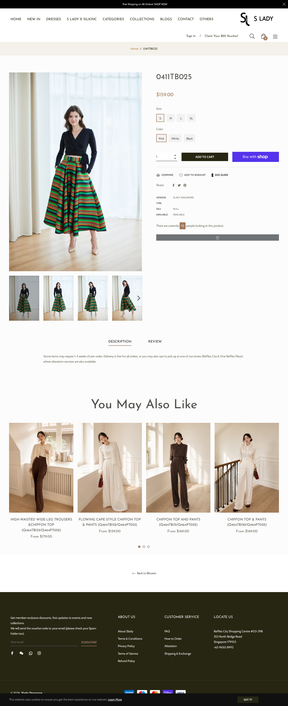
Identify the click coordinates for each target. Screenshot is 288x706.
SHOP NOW (160, 4)
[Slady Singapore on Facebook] (12, 653)
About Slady (125, 631)
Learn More (115, 699)
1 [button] (139, 547)
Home (134, 49)
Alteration (170, 646)
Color (159, 129)
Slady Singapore (31, 693)
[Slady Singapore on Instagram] (39, 653)
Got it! (248, 699)
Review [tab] (155, 341)
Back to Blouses (146, 573)
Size (158, 109)
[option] (41, 485)
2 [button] (144, 547)
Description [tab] (119, 341)
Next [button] (138, 298)
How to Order (173, 639)
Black (189, 138)
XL (191, 118)
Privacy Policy (126, 646)
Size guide (221, 174)
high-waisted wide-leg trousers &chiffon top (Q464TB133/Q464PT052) (41, 525)
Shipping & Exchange (177, 653)
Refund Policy (126, 661)
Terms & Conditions (130, 639)
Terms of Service (128, 653)
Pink (161, 138)
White (175, 138)
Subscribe (89, 642)
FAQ (167, 631)
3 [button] (148, 547)
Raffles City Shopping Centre (232, 631)
